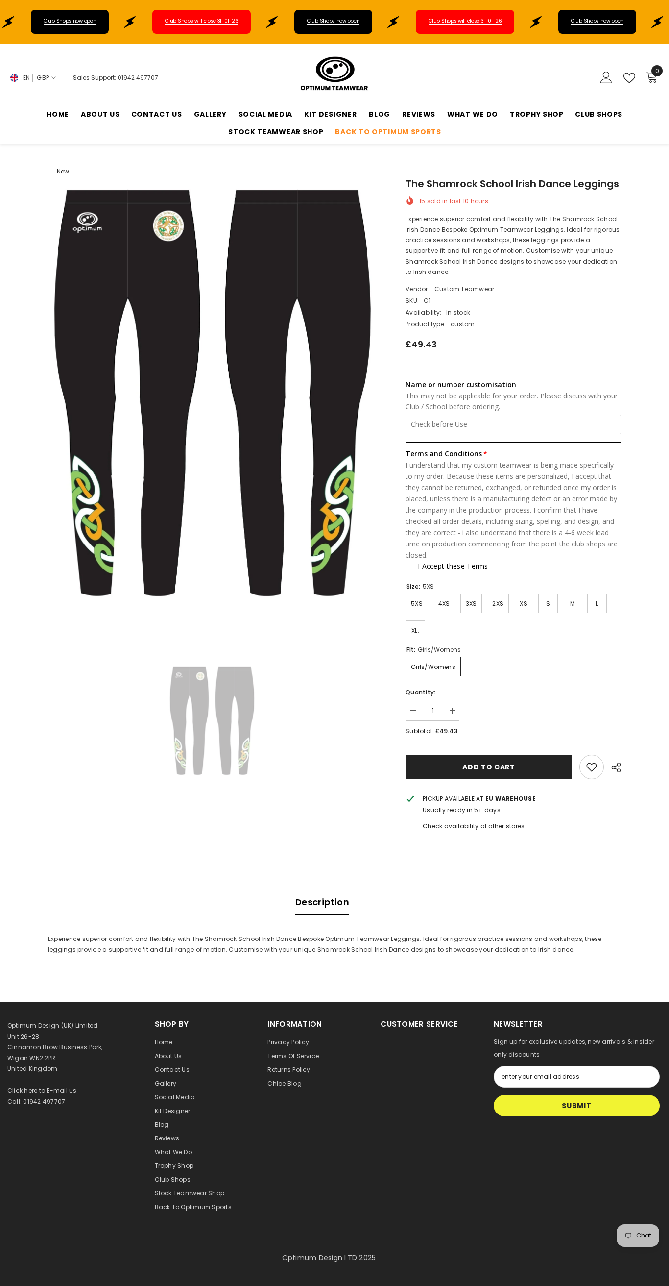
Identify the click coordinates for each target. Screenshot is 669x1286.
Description (322, 902)
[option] (212, 405)
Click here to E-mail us (42, 1091)
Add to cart (488, 767)
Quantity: (420, 692)
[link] (591, 767)
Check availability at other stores (474, 826)
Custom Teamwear (464, 289)
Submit (576, 1106)
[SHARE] (612, 767)
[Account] (606, 78)
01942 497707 (138, 78)
